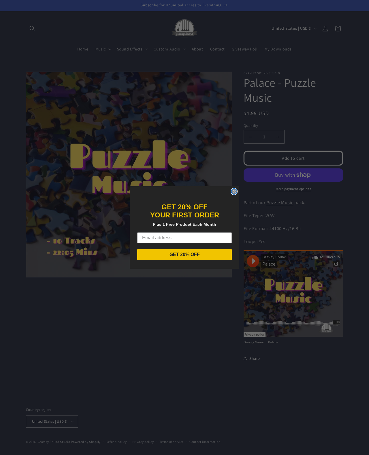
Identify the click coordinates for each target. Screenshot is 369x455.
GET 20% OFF (185, 254)
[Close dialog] (234, 191)
